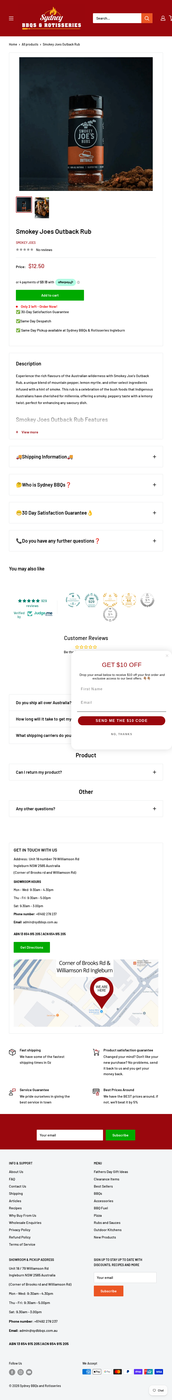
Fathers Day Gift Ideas (111, 1171)
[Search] (147, 18)
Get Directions (31, 947)
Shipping (16, 1193)
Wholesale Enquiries (25, 1222)
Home (13, 44)
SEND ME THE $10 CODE (122, 721)
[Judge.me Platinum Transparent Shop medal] (73, 600)
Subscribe (120, 1135)
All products (30, 44)
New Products (105, 1237)
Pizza (98, 1215)
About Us (16, 1171)
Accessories (103, 1201)
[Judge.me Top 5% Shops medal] (147, 600)
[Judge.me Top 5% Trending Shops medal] (110, 614)
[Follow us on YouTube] (29, 1372)
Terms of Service (22, 1244)
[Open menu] (11, 18)
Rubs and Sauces (107, 1222)
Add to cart (50, 295)
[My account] (163, 18)
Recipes (15, 1208)
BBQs (98, 1193)
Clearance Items (106, 1179)
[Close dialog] (167, 655)
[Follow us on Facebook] (12, 1372)
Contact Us (17, 1186)
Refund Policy (20, 1237)
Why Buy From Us (22, 1215)
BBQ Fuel (101, 1208)
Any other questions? (35, 808)
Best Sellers (103, 1186)
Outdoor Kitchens (108, 1229)
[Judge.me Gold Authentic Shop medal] (110, 600)
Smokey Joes (26, 243)
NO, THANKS (121, 734)
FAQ (12, 1179)
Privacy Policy (19, 1229)
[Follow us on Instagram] (20, 1372)
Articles (15, 1201)
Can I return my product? (39, 772)
